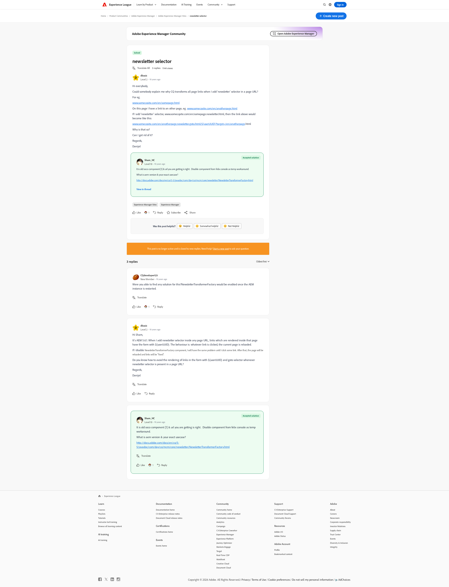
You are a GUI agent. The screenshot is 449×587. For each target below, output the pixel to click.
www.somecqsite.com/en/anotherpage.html (212, 108)
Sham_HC (150, 160)
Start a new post (221, 248)
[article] (197, 292)
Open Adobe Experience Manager (295, 33)
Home (103, 16)
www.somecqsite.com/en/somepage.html (156, 103)
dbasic (143, 75)
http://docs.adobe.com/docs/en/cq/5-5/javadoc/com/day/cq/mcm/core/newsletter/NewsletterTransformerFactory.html (194, 180)
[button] (331, 15)
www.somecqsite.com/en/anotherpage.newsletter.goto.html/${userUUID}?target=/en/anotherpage (188, 124)
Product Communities (118, 16)
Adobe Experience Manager (143, 16)
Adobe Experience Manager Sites (172, 16)
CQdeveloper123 (149, 275)
